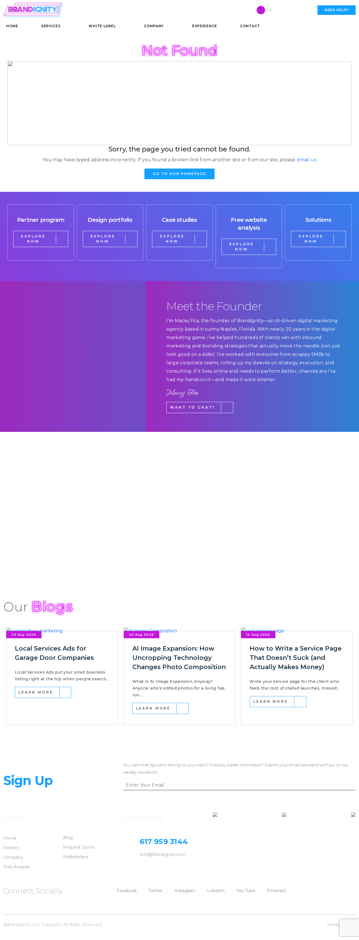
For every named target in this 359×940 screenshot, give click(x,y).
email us (306, 159)
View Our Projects (36, 558)
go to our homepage (179, 174)
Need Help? (337, 10)
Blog (68, 837)
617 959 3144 (293, 10)
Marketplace (75, 856)
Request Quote (79, 847)
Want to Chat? (192, 407)
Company (13, 857)
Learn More (36, 692)
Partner (11, 847)
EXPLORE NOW (33, 238)
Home (9, 838)
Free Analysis (16, 866)
